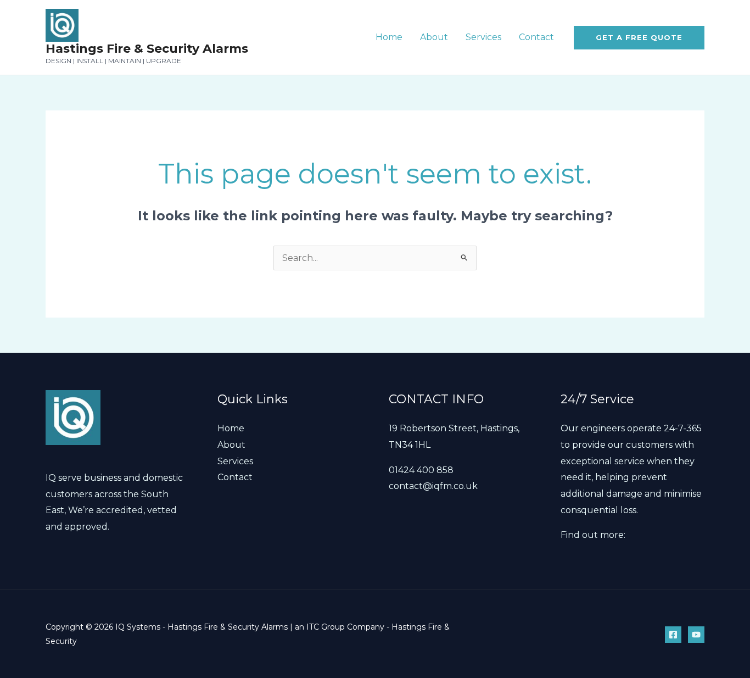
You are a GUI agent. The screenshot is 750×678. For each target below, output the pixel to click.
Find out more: (593, 535)
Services (483, 37)
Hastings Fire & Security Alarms (147, 48)
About (434, 37)
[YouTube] (696, 634)
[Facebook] (673, 634)
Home (389, 37)
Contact (536, 37)
